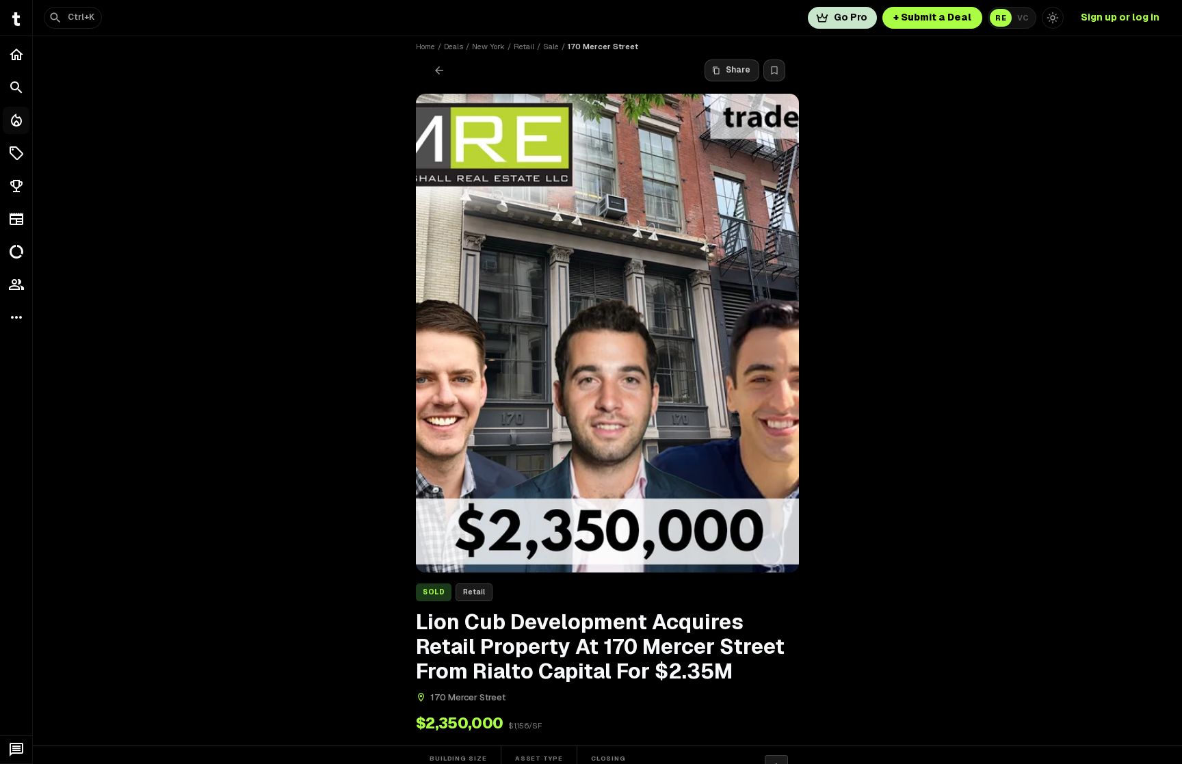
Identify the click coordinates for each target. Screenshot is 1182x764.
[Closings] (16, 120)
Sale (551, 46)
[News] (16, 219)
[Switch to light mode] (1053, 18)
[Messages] (16, 749)
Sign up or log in (1120, 17)
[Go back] (439, 70)
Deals (453, 46)
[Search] (16, 87)
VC (1023, 18)
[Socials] (16, 284)
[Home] (16, 54)
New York (488, 46)
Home (425, 46)
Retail (524, 46)
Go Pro (850, 17)
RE (1000, 18)
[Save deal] (774, 70)
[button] (16, 153)
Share (738, 69)
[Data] (16, 251)
